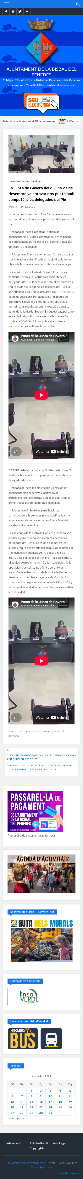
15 (31, 1101)
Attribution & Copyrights (39, 1145)
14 (21, 1101)
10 (50, 1096)
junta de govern (37, 731)
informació (13, 1143)
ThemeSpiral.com (41, 1167)
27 (12, 1112)
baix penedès (16, 731)
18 (60, 1101)
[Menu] (6, 4)
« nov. (11, 1118)
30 (41, 1112)
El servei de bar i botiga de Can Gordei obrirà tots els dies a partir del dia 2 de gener (41, 757)
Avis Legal (59, 1143)
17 (50, 1101)
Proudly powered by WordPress (25, 1162)
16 (41, 1101)
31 (50, 1112)
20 (12, 1107)
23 (41, 1107)
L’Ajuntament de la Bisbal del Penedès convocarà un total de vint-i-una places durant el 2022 (39, 767)
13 (12, 1101)
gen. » (20, 1118)
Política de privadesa (68, 1173)
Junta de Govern (18, 181)
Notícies (36, 181)
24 (50, 1107)
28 (21, 1112)
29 (31, 1112)
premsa (12, 206)
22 (31, 1107)
